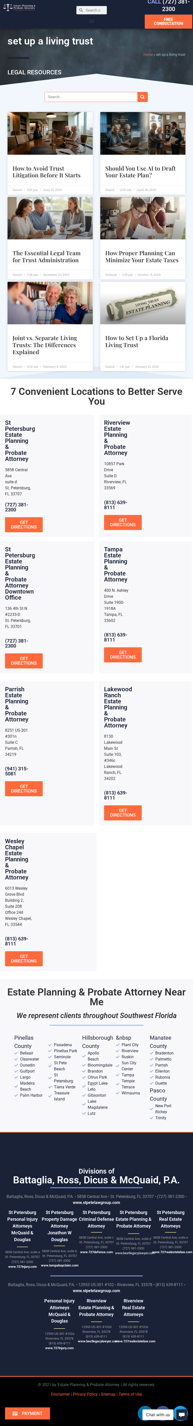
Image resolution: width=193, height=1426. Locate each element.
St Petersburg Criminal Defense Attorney (96, 1219)
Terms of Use (130, 1394)
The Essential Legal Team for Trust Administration (47, 256)
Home (148, 54)
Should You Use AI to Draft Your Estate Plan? (140, 171)
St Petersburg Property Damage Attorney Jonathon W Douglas (59, 1226)
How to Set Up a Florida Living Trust (136, 341)
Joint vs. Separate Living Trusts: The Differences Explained (45, 344)
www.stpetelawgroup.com (96, 1202)
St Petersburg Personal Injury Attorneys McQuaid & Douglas (22, 1226)
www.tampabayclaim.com (59, 1265)
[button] (91, 21)
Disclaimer (60, 1394)
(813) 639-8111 (115, 504)
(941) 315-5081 (16, 771)
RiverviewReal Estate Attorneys (133, 1307)
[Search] (142, 97)
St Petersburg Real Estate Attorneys (170, 1219)
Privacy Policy (85, 1394)
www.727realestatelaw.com (172, 1252)
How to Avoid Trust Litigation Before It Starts (47, 171)
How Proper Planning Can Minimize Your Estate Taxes (142, 256)
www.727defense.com (96, 1252)
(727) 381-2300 (16, 507)
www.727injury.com (22, 1267)
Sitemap (108, 1394)
